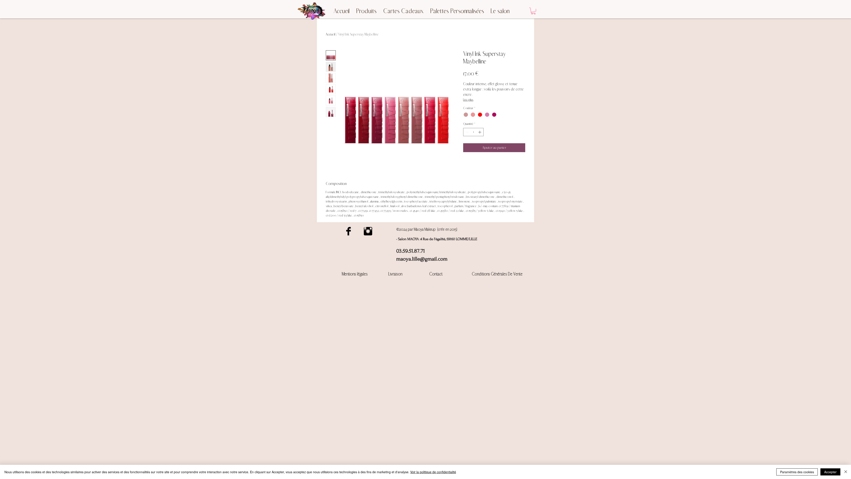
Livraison (395, 274)
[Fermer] (845, 471)
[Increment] (480, 132)
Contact (436, 274)
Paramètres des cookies (797, 472)
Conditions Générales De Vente (497, 274)
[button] (533, 11)
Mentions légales (355, 274)
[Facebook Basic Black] (348, 231)
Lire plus (468, 100)
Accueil (330, 34)
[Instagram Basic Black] (368, 231)
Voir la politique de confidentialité (433, 472)
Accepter (830, 472)
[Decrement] (466, 132)
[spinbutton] (473, 132)
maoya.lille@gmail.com (421, 259)
